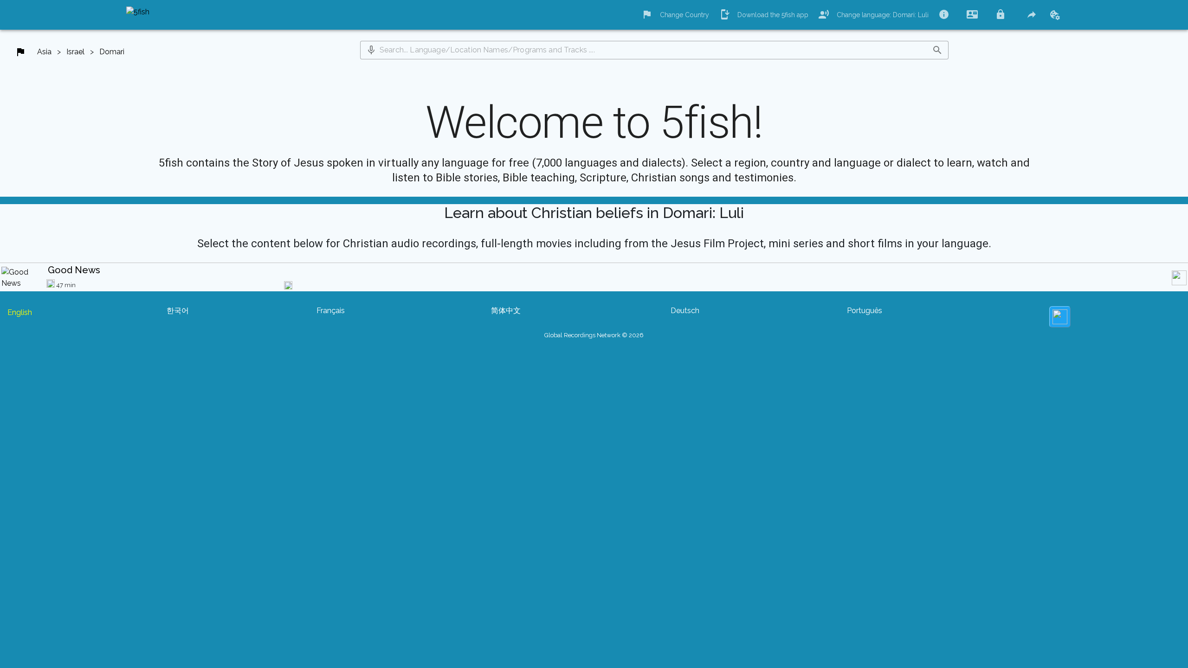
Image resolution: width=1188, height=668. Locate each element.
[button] (371, 50)
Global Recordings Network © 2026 (594, 335)
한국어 (178, 310)
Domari (111, 51)
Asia (44, 51)
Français (330, 310)
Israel (75, 51)
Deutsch (685, 310)
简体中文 (506, 310)
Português (864, 310)
